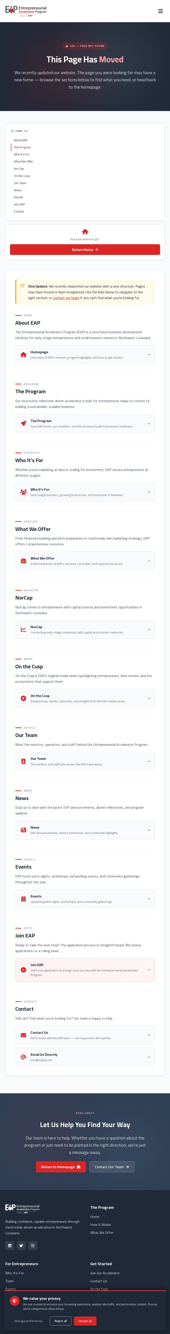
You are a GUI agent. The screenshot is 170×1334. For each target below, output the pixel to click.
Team (9, 1281)
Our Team (20, 183)
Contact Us (98, 1281)
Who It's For (21, 154)
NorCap (19, 168)
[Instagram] (32, 1245)
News (18, 190)
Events (18, 197)
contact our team (66, 297)
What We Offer (23, 161)
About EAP (20, 140)
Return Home (82, 249)
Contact (19, 211)
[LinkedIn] (9, 1245)
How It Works (100, 1224)
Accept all (85, 1321)
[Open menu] (160, 11)
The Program (22, 147)
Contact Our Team (109, 1166)
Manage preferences (29, 1321)
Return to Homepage (58, 1166)
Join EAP (19, 204)
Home (94, 1216)
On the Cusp (22, 176)
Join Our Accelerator (105, 1273)
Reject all (61, 1321)
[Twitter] (21, 1245)
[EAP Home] (26, 11)
